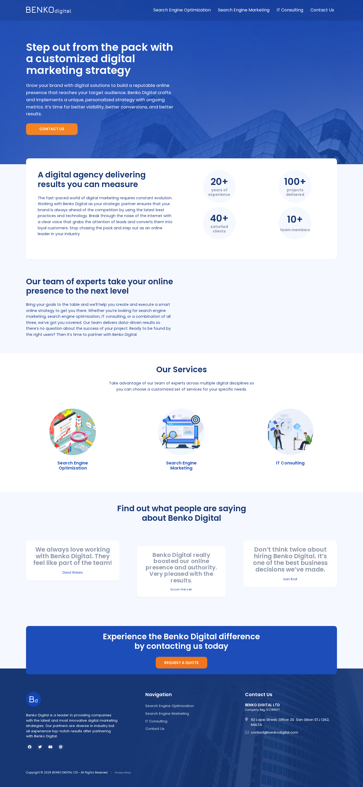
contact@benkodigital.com (274, 732)
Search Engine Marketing (243, 10)
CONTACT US (51, 129)
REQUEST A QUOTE (181, 662)
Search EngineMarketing (181, 465)
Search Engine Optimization (182, 10)
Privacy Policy (123, 772)
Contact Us (322, 10)
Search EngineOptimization (72, 465)
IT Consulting (290, 10)
